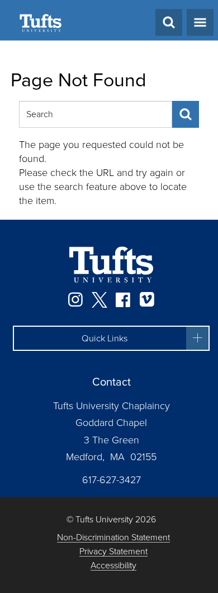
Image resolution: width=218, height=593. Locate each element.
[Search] (185, 114)
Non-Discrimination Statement (113, 538)
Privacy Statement (113, 552)
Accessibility (113, 566)
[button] (111, 338)
